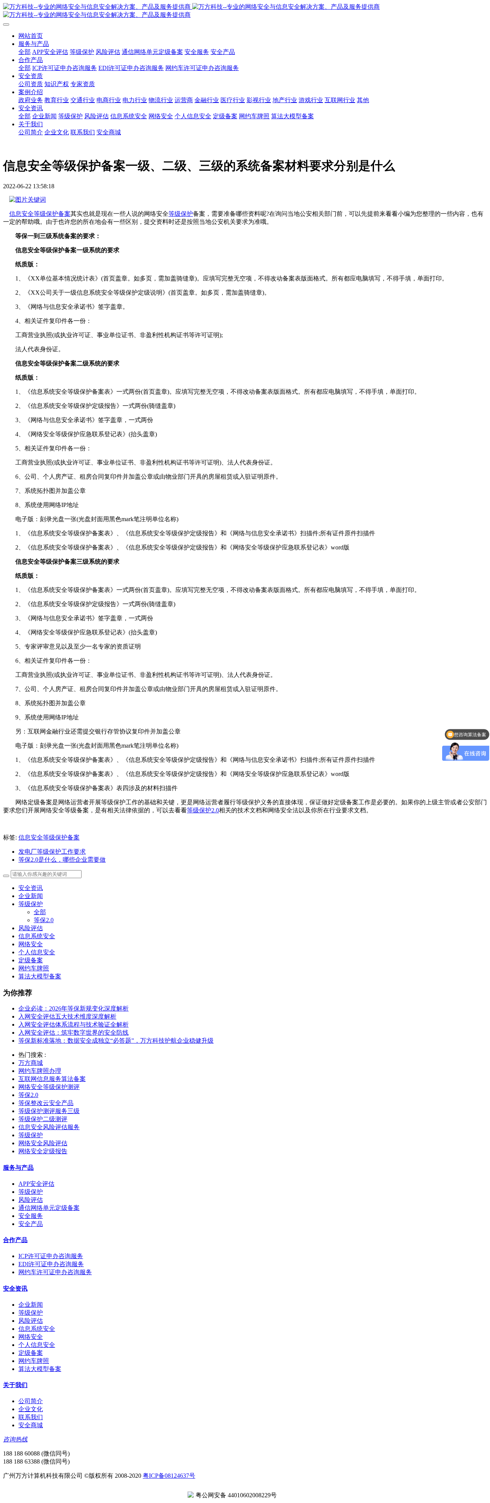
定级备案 (30, 960)
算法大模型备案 (39, 976)
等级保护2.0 (203, 810)
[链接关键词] (27, 199)
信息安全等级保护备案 (39, 213)
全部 (24, 52)
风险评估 (30, 928)
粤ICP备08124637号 (169, 1475)
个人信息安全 (36, 952)
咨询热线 (15, 1439)
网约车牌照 (33, 968)
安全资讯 (30, 888)
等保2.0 (44, 920)
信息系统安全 (36, 936)
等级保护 (180, 213)
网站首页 (30, 36)
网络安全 (30, 944)
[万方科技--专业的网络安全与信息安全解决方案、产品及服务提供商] (245, 11)
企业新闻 (30, 896)
